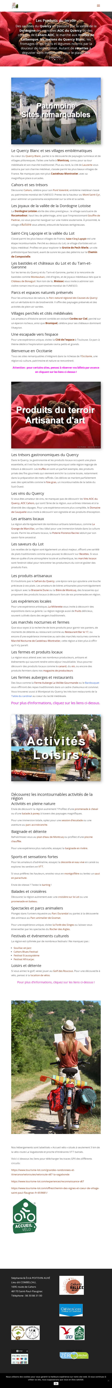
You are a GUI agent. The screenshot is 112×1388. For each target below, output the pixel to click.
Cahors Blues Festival (26, 951)
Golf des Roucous (62, 971)
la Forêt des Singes (63, 924)
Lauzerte (87, 164)
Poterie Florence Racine (65, 533)
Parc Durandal (60, 913)
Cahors (28, 190)
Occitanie (86, 356)
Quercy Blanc (33, 156)
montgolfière (71, 873)
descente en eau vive (72, 862)
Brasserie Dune (40, 590)
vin (73, 666)
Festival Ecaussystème (26, 955)
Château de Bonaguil (23, 281)
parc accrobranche (36, 824)
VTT (40, 866)
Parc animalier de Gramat (45, 917)
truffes (42, 469)
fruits (78, 611)
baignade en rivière (76, 848)
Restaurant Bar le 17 (76, 632)
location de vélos (40, 975)
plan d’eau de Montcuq (50, 837)
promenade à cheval (86, 809)
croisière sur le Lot (68, 896)
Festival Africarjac (24, 959)
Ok (56, 1383)
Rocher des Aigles (60, 929)
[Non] (108, 1380)
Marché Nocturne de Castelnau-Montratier (35, 640)
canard (62, 666)
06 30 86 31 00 (33, 1295)
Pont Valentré (60, 190)
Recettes (84, 554)
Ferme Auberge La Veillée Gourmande (56, 682)
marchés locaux (87, 558)
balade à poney (31, 813)
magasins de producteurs (58, 670)
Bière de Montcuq (66, 590)
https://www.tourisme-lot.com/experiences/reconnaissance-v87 (47, 1181)
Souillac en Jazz (22, 948)
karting (46, 884)
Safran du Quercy (44, 581)
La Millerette (55, 606)
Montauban (38, 276)
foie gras (51, 482)
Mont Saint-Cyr (91, 194)
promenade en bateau (24, 901)
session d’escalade (72, 820)
